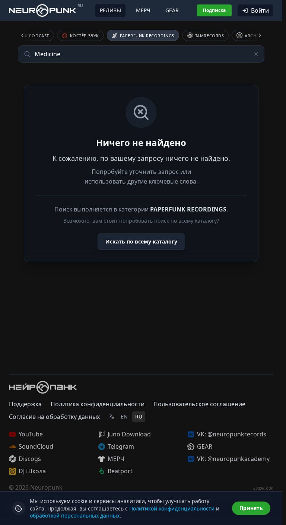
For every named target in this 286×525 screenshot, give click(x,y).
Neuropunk (46, 487)
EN (124, 416)
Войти (260, 10)
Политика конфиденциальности (97, 404)
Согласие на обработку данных (54, 417)
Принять (251, 508)
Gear (172, 10)
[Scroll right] (255, 35)
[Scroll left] (27, 35)
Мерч (143, 10)
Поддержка (25, 404)
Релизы (110, 10)
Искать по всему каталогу (141, 241)
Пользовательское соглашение (199, 404)
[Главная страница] (42, 10)
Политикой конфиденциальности (171, 508)
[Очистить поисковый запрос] (256, 54)
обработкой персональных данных (75, 515)
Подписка (214, 10)
